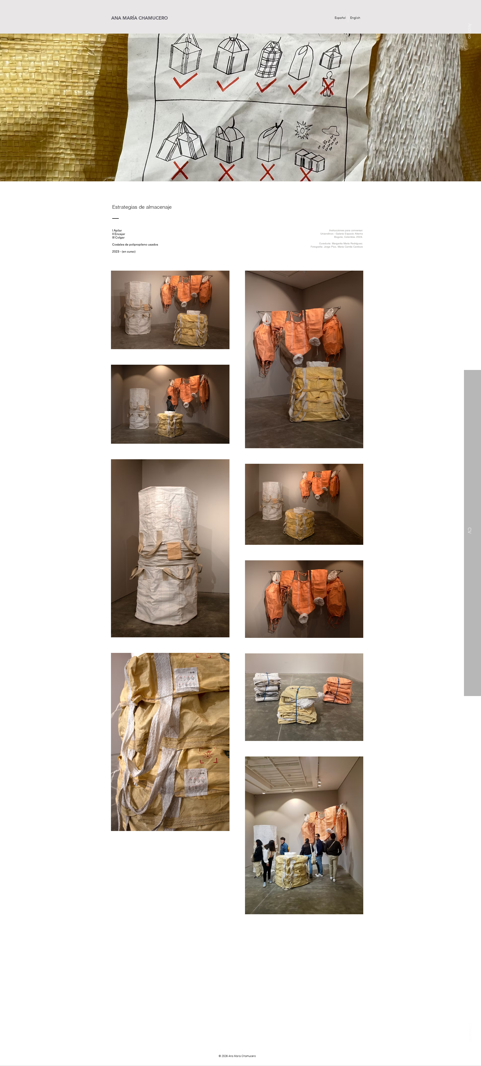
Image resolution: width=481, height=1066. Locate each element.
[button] (469, 19)
